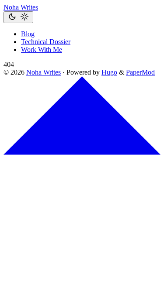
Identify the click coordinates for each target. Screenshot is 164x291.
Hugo (109, 72)
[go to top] (82, 152)
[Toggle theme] (18, 17)
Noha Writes (20, 7)
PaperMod (140, 72)
